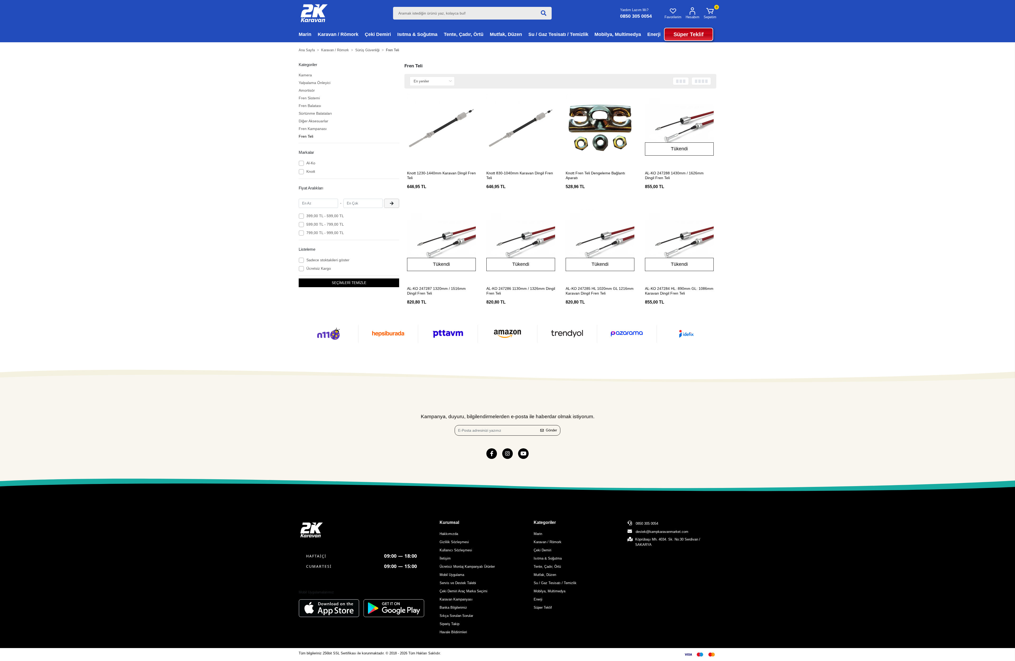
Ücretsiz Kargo (318, 268)
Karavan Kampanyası (456, 599)
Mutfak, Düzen (545, 575)
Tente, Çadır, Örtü (547, 567)
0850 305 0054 (646, 523)
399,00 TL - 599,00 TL (325, 216)
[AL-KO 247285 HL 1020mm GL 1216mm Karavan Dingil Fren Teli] (600, 243)
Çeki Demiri (542, 550)
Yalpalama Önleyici (314, 83)
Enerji (538, 599)
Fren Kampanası (313, 129)
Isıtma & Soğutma (548, 558)
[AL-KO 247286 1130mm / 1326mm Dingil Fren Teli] (520, 243)
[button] (710, 13)
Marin (538, 534)
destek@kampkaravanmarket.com (662, 532)
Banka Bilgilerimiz (453, 607)
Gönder (551, 430)
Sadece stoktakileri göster (327, 260)
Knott (310, 171)
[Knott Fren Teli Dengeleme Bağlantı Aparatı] (600, 128)
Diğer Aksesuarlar (313, 121)
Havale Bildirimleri (453, 632)
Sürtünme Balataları (315, 113)
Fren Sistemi (309, 98)
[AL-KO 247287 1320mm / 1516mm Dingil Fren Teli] (441, 243)
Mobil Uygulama (452, 575)
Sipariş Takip (449, 624)
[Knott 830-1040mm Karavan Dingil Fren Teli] (520, 128)
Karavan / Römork (547, 542)
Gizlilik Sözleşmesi (454, 542)
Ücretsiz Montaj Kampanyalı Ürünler (467, 567)
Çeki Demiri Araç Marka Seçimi (463, 591)
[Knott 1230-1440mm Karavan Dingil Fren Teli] (441, 128)
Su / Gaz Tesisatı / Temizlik (555, 583)
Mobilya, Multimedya (549, 591)
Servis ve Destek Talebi (458, 583)
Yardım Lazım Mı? (634, 10)
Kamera (305, 75)
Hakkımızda (449, 534)
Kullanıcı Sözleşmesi (456, 550)
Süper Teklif (543, 607)
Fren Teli (306, 136)
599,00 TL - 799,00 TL (325, 224)
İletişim (445, 558)
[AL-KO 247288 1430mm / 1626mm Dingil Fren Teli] (679, 128)
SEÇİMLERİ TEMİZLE (349, 283)
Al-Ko (310, 163)
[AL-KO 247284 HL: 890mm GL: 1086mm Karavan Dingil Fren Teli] (679, 243)
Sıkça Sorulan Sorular (456, 616)
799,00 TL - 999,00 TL (325, 233)
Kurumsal (449, 522)
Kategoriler (545, 522)
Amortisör (307, 90)
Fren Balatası (310, 106)
